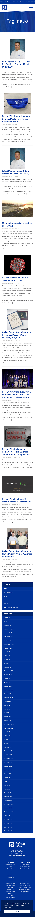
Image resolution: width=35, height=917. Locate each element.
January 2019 (8, 800)
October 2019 (8, 766)
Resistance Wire (25, 864)
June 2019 (7, 781)
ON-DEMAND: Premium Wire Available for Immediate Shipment (25, 891)
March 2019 (7, 793)
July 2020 (7, 732)
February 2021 (8, 720)
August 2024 (8, 675)
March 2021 (7, 716)
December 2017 (8, 819)
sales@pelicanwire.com (19, 855)
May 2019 (7, 785)
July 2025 (7, 652)
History (10, 866)
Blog (5, 596)
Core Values (10, 868)
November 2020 (9, 728)
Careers (10, 873)
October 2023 (8, 686)
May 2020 (7, 739)
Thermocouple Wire (25, 866)
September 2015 (9, 827)
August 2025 (8, 648)
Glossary (10, 895)
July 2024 (7, 678)
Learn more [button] (7, 907)
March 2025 (7, 667)
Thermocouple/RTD (25, 885)
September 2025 (9, 644)
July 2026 (7, 617)
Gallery (6, 604)
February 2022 (8, 697)
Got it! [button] (17, 911)
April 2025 (7, 663)
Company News (8, 592)
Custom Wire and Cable (25, 887)
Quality (10, 871)
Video (6, 600)
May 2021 (7, 709)
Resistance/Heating (25, 883)
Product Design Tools (10, 883)
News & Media (10, 875)
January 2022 (8, 701)
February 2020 (8, 751)
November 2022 (9, 690)
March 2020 (7, 747)
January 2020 (8, 755)
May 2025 (7, 659)
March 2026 (7, 625)
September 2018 (9, 812)
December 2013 (8, 831)
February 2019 (8, 796)
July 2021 (7, 705)
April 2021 (7, 713)
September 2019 (9, 770)
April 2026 (7, 621)
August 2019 (7, 774)
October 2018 (8, 808)
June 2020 (7, 735)
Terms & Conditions (10, 897)
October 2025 (8, 640)
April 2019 (7, 789)
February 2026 (8, 629)
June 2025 (7, 655)
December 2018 (8, 804)
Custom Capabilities (25, 868)
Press (5, 588)
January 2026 (8, 633)
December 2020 (9, 724)
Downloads (10, 887)
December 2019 (8, 758)
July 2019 (7, 777)
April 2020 (7, 743)
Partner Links (10, 877)
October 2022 (8, 694)
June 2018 (7, 815)
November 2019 (8, 762)
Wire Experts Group (10, 864)
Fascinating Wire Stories (11, 607)
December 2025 (9, 637)
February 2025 (8, 671)
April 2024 (7, 682)
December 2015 (8, 823)
